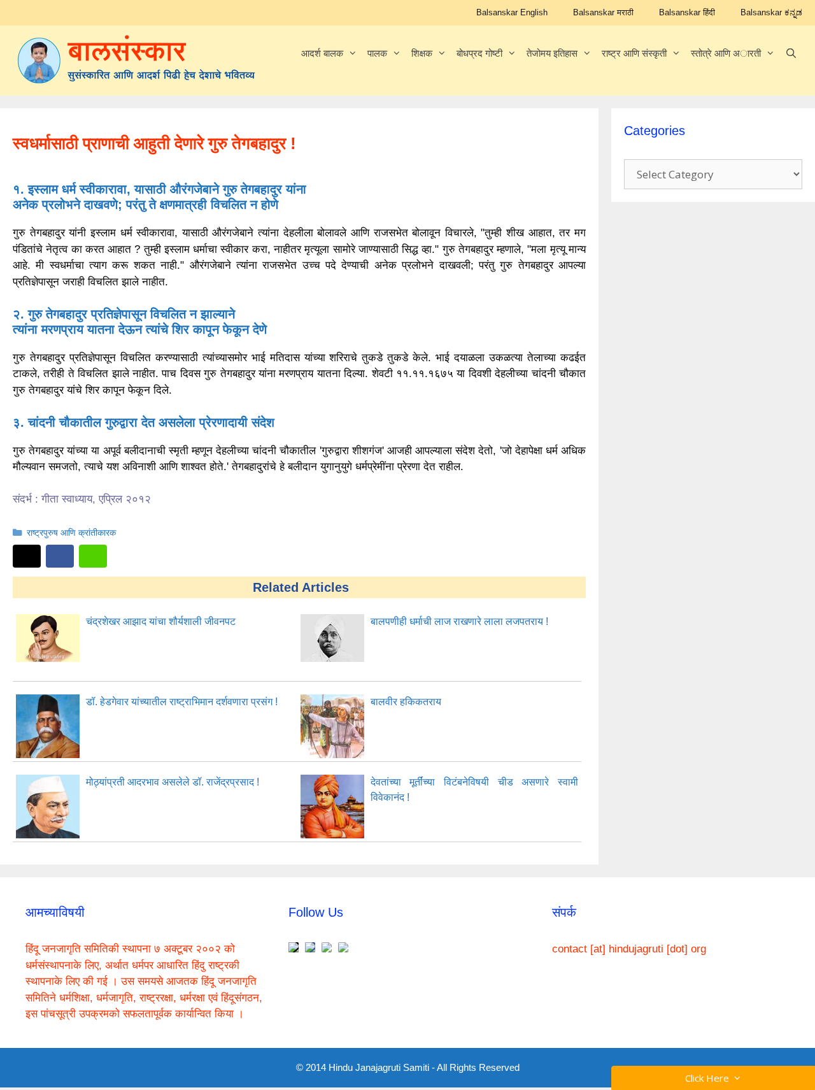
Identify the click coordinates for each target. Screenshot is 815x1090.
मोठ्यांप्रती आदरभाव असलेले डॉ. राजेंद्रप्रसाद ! (172, 782)
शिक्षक (421, 53)
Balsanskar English (512, 12)
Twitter (27, 556)
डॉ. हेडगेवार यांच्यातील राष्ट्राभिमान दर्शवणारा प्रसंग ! (182, 701)
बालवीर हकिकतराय (406, 701)
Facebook (60, 556)
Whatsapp (93, 556)
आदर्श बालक (322, 53)
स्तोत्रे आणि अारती (726, 53)
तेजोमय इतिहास (552, 53)
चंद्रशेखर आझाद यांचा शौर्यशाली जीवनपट (161, 621)
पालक (377, 53)
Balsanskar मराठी (603, 12)
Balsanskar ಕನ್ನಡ (771, 12)
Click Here (709, 1078)
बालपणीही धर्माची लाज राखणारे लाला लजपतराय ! (459, 621)
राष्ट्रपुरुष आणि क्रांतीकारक (71, 532)
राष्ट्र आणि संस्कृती (634, 53)
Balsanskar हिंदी (687, 12)
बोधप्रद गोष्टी (479, 53)
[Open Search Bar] (791, 53)
